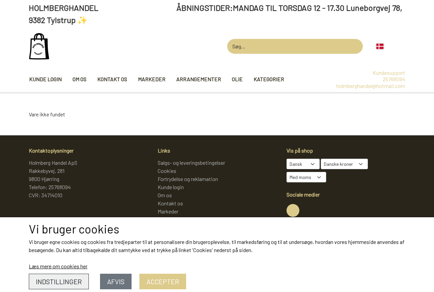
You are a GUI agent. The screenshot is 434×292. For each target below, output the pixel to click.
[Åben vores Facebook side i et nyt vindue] (293, 210)
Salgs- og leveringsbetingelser (191, 162)
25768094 (394, 79)
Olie (237, 79)
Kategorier (269, 79)
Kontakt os (112, 79)
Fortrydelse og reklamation (188, 179)
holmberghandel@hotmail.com (370, 86)
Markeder (151, 79)
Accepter (162, 281)
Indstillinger (59, 281)
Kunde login (45, 79)
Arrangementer (198, 79)
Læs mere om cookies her (58, 266)
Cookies (167, 170)
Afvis (115, 281)
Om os (79, 79)
